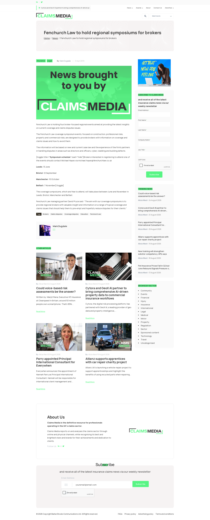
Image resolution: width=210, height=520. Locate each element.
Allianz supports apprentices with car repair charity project (153, 238)
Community (146, 290)
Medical (144, 315)
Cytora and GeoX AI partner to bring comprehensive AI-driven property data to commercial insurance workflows (152, 212)
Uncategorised (148, 343)
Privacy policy (130, 514)
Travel (144, 339)
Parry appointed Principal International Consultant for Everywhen (65, 8)
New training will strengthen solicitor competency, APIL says (152, 252)
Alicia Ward (142, 200)
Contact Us (158, 8)
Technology (146, 336)
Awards (138, 8)
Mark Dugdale (65, 61)
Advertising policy (145, 514)
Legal (49, 61)
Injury (143, 301)
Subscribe (154, 174)
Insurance (41, 61)
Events (144, 294)
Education (84, 214)
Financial (145, 297)
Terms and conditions (165, 514)
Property (145, 322)
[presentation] (154, 165)
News (129, 8)
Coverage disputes (72, 214)
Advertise (168, 8)
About (148, 8)
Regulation (146, 325)
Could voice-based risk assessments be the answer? (151, 194)
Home (47, 38)
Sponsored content (150, 332)
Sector (144, 329)
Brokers (46, 214)
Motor (143, 318)
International (147, 308)
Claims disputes (56, 214)
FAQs (120, 514)
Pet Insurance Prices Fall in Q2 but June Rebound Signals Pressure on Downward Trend (154, 268)
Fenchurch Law (95, 214)
